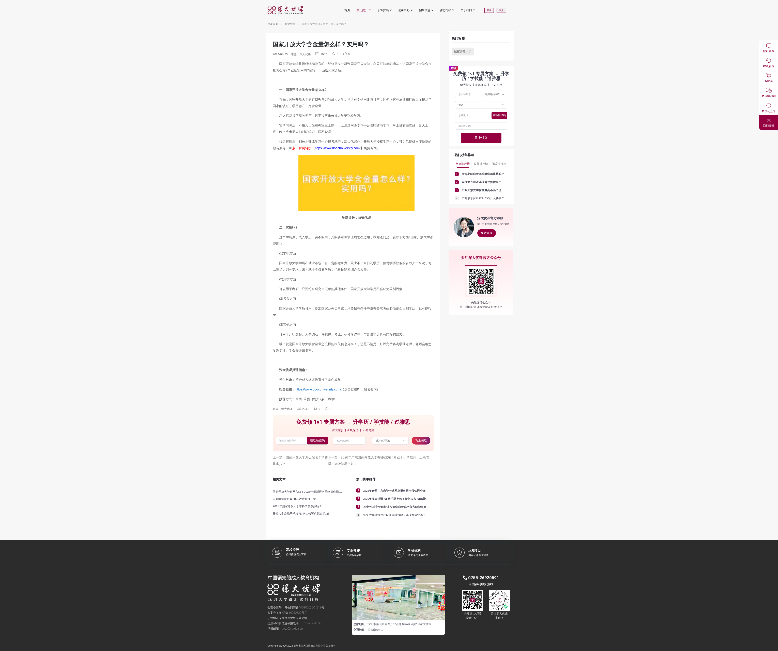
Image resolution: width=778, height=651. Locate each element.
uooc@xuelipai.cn (292, 628)
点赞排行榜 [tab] (462, 163)
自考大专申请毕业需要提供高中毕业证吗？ (489, 182)
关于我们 (466, 10)
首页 (347, 10)
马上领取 (421, 440)
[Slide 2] (398, 614)
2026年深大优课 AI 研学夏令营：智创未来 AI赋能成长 (397, 498)
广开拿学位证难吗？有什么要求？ (483, 198)
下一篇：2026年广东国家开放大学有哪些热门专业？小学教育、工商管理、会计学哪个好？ (378, 461)
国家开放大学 (462, 51)
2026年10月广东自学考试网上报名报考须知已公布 (394, 490)
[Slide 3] (406, 614)
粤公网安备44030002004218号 (304, 607)
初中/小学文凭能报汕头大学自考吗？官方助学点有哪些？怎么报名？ (406, 506)
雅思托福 (445, 10)
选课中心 (403, 10)
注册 (501, 10)
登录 (489, 10)
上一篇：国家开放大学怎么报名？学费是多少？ (300, 461)
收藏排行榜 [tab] (481, 163)
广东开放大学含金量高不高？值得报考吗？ (489, 190)
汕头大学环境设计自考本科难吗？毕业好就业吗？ (394, 515)
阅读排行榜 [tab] (499, 163)
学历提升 (362, 10)
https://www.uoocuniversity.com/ (337, 148)
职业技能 (383, 10)
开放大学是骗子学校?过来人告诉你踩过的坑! (301, 513)
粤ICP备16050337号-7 (293, 612)
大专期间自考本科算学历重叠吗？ (483, 174)
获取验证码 (317, 440)
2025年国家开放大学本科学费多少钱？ (297, 506)
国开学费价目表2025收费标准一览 (294, 499)
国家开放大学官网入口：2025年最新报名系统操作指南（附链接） (314, 491)
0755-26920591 (311, 623)
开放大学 (290, 24)
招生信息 (424, 10)
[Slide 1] (391, 614)
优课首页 (272, 24)
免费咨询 (487, 233)
